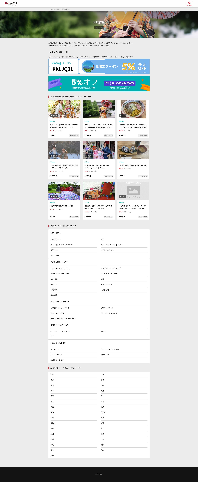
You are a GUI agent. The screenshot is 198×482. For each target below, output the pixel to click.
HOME (51, 9)
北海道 (57, 9)
